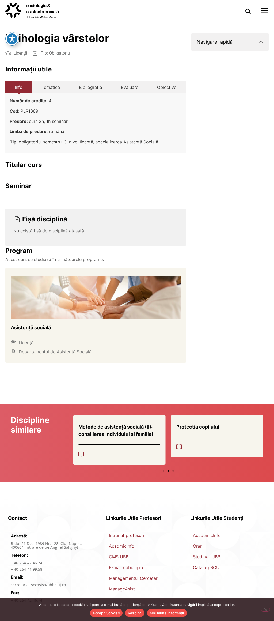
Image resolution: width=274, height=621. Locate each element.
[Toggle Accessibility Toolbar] (12, 38)
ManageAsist (122, 589)
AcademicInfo (207, 535)
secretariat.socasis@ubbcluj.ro (38, 584)
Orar (197, 546)
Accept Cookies (106, 613)
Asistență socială (31, 327)
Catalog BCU (206, 567)
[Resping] (265, 609)
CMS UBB (118, 556)
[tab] (18, 87)
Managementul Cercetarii (134, 578)
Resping (135, 613)
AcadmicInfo (121, 546)
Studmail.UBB (206, 556)
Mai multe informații (167, 613)
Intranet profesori (126, 535)
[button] (248, 11)
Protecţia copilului (197, 427)
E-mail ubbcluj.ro (126, 567)
